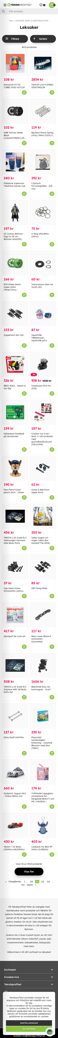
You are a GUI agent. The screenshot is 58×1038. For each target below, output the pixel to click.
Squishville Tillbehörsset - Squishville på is (39, 338)
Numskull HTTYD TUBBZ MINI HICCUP (14, 86)
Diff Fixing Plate (39, 588)
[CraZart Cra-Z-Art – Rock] (43, 412)
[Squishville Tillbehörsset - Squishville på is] (43, 313)
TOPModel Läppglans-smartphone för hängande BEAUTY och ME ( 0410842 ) (42, 797)
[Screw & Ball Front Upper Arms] (43, 468)
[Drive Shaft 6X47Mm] (15, 716)
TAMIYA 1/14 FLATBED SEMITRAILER (42, 86)
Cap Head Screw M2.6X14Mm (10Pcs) (13, 589)
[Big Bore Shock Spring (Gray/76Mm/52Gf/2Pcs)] (43, 111)
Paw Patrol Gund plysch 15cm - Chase (14, 491)
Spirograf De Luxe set (14, 636)
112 (42, 881)
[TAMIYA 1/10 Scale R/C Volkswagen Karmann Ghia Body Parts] (15, 516)
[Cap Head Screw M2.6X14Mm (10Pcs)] (15, 567)
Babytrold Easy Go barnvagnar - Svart (41, 688)
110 (31, 881)
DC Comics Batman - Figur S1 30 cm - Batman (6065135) (14, 236)
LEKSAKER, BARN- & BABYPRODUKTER (31, 21)
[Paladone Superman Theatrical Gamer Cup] (15, 161)
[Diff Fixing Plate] (43, 567)
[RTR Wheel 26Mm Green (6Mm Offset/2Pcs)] (15, 263)
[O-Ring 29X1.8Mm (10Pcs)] (43, 212)
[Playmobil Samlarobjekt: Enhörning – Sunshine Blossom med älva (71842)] (43, 716)
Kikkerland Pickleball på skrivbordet (14, 435)
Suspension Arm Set (13, 335)
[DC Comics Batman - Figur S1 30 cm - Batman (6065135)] (15, 212)
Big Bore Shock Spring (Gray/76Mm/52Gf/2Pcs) (44, 134)
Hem (11, 21)
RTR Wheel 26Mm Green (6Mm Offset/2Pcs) (12, 287)
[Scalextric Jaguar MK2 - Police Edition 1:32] (15, 772)
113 (48, 881)
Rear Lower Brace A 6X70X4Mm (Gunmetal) (41, 639)
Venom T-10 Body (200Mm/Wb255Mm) (14, 848)
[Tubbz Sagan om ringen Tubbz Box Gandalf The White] (43, 516)
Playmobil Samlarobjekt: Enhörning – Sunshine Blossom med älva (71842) (41, 743)
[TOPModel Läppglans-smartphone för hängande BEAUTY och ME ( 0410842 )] (43, 772)
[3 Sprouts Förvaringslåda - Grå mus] (43, 161)
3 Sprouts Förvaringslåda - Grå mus (41, 186)
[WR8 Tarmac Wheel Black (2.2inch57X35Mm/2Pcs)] (15, 111)
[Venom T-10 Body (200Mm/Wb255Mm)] (15, 825)
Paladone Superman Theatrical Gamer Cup (14, 184)
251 (23, 885)
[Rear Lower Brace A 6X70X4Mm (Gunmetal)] (43, 614)
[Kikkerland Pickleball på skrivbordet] (15, 412)
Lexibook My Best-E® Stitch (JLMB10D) (41, 848)
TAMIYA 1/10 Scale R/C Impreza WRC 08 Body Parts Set (15, 689)
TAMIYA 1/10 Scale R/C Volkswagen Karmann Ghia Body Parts (15, 540)
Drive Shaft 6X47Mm (14, 737)
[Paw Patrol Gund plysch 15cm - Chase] (15, 468)
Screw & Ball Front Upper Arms (40, 491)
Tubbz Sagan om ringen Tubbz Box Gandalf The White (40, 540)
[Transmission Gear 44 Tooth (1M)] (43, 263)
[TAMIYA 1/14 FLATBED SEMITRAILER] (43, 63)
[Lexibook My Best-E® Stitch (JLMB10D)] (43, 825)
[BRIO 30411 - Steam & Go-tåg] (15, 364)
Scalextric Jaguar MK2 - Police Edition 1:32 (15, 794)
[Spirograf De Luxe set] (15, 614)
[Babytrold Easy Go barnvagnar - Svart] (43, 665)
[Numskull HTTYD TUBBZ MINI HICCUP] (15, 63)
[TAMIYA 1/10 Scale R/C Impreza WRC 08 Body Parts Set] (15, 665)
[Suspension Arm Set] (15, 313)
